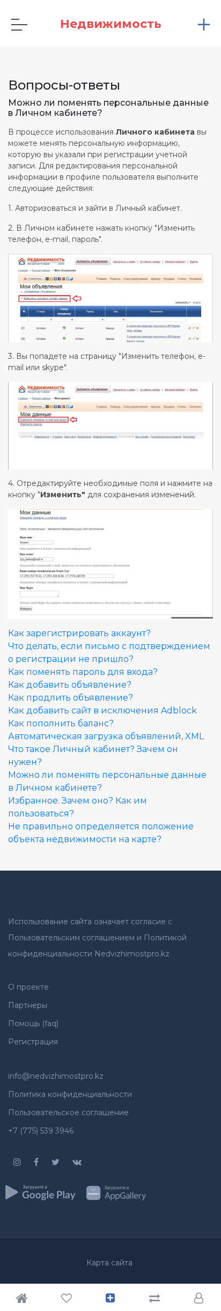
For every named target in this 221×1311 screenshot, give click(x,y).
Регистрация (33, 1042)
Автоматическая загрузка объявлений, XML (106, 736)
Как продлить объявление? (70, 698)
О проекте (28, 987)
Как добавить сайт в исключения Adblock (102, 710)
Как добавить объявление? (69, 685)
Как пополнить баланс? (61, 723)
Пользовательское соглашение (68, 1112)
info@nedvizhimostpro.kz (56, 1076)
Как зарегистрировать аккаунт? (79, 633)
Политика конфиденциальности (70, 1094)
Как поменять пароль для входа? (83, 672)
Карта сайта (109, 1263)
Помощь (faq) (33, 1023)
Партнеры (27, 1005)
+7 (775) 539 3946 (40, 1131)
